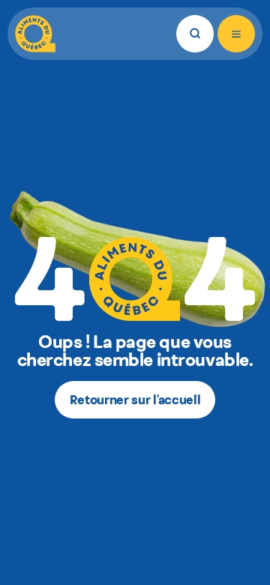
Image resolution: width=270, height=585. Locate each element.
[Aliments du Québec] (35, 33)
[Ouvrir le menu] (236, 33)
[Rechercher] (195, 33)
